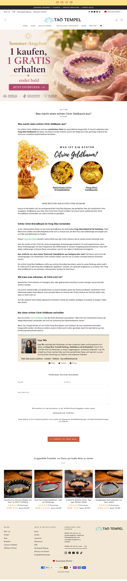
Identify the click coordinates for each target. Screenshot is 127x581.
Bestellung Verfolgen (68, 26)
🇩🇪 (101, 26)
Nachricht (24, 392)
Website (55, 358)
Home (25, 26)
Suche (36, 531)
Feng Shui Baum (30, 239)
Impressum (38, 538)
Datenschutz (38, 541)
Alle (63, 463)
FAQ (13, 12)
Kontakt (93, 26)
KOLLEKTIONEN (45, 26)
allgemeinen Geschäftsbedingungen (74, 419)
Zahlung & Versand (39, 12)
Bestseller (7, 541)
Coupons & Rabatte (10, 545)
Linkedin (47, 358)
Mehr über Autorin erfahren (32, 358)
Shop (33, 26)
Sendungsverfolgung (24, 12)
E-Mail (67, 382)
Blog (84, 26)
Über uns (7, 12)
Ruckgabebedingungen (42, 555)
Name (21, 382)
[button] (12, 505)
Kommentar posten (63, 413)
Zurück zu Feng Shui (65, 439)
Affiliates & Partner (10, 548)
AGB (36, 545)
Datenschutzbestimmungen (99, 419)
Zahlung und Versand (41, 551)
